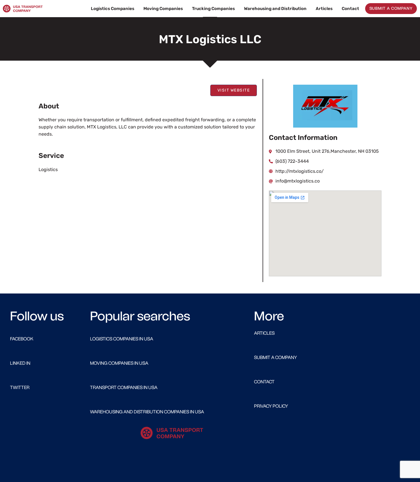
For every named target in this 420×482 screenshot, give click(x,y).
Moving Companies (163, 8)
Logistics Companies (112, 8)
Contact (350, 8)
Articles (324, 8)
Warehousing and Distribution (275, 8)
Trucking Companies (213, 8)
